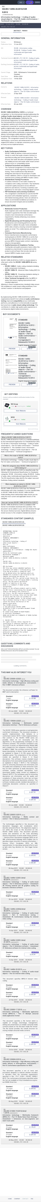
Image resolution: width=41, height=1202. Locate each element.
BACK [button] (2, 24)
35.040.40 (25, 24)
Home (10, 1199)
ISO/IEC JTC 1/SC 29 (8, 27)
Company (17, 1199)
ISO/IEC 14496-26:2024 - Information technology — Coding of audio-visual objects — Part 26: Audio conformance (26, 100)
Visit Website (21, 411)
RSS (32, 1199)
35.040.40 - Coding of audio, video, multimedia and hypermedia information (25, 52)
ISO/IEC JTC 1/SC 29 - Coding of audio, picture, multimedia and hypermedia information (27, 60)
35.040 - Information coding (23, 48)
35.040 (18, 24)
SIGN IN (37, 2)
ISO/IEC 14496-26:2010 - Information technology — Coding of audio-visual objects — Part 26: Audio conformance (26, 89)
